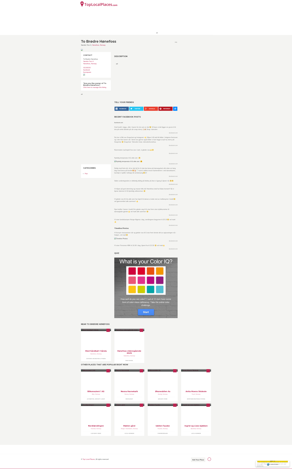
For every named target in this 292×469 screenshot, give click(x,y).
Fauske (160, 428)
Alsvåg (160, 394)
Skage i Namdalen (126, 428)
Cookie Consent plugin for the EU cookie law (272, 464)
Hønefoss (95, 45)
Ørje (93, 394)
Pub (86, 173)
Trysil (193, 394)
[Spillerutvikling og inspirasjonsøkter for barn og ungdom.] (96, 330)
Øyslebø (193, 428)
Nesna (127, 394)
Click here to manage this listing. (95, 87)
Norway (103, 45)
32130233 (87, 67)
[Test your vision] (146, 288)
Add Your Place (198, 460)
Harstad (93, 428)
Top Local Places (89, 459)
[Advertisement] (185, 17)
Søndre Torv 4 (88, 61)
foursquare (87, 72)
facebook (86, 70)
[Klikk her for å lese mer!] (129, 330)
